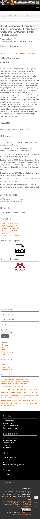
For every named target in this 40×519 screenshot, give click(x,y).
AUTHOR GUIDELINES (10, 228)
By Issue (5, 345)
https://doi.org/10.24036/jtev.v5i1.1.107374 (20, 53)
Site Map (6, 462)
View (3, 314)
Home (4, 16)
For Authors (6, 367)
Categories (6, 354)
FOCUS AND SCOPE (9, 226)
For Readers (6, 364)
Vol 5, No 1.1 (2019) (15, 16)
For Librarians (7, 369)
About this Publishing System (13, 465)
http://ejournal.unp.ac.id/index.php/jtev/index (18, 501)
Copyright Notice (9, 443)
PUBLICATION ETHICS (10, 231)
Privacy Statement (9, 445)
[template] (20, 250)
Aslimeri (28, 16)
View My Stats (36, 504)
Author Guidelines (9, 440)
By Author (5, 347)
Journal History (8, 460)
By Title (4, 350)
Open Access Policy (10, 428)
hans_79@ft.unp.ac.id (24, 504)
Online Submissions (10, 438)
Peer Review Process (10, 426)
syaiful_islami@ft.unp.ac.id (24, 506)
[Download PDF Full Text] (8, 58)
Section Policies (8, 423)
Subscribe (9, 314)
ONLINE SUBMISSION (10, 224)
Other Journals (7, 352)
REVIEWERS (6, 233)
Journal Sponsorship (10, 457)
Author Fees (7, 448)
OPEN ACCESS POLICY (10, 236)
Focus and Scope (9, 421)
